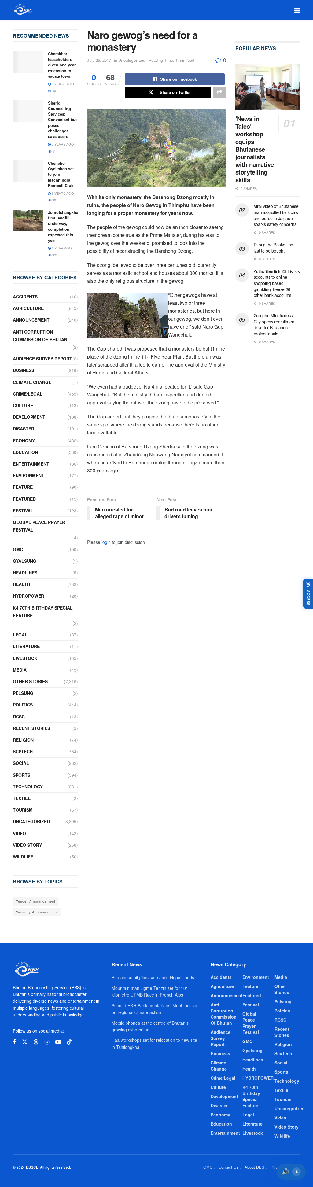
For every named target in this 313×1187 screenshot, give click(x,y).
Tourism (23, 810)
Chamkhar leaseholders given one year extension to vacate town (62, 65)
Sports (21, 775)
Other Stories (30, 681)
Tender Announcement (35, 901)
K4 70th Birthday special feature (43, 611)
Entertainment (31, 464)
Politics (23, 705)
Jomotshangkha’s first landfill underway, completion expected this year (65, 226)
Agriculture (28, 308)
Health (21, 584)
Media (20, 670)
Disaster (23, 429)
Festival (23, 510)
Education (25, 452)
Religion (23, 740)
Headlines (25, 573)
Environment (28, 475)
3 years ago (62, 83)
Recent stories (31, 728)
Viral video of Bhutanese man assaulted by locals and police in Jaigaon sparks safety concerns (276, 215)
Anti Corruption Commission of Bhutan (40, 335)
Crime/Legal (27, 394)
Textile (22, 798)
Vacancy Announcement (37, 911)
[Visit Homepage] (23, 10)
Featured (24, 499)
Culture (23, 405)
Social (21, 763)
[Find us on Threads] (36, 1041)
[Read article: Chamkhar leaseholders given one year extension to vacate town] (28, 62)
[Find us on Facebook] (14, 1042)
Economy (24, 440)
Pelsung (23, 693)
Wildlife (23, 856)
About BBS (254, 1167)
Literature (26, 646)
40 (53, 90)
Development (29, 417)
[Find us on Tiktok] (69, 1041)
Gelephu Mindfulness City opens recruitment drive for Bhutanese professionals (275, 324)
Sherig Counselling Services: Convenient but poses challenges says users (62, 119)
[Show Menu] (297, 10)
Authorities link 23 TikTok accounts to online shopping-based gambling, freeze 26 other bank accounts (277, 283)
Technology (28, 786)
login (106, 542)
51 (53, 151)
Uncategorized (131, 60)
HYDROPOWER (28, 596)
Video (19, 833)
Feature (23, 487)
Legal (20, 635)
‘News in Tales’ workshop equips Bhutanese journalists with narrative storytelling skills (254, 149)
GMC (18, 549)
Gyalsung (24, 561)
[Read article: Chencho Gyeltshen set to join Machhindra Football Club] (28, 171)
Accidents (25, 296)
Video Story (27, 845)
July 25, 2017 (99, 60)
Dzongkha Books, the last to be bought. (273, 247)
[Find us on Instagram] (47, 1042)
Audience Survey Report (42, 359)
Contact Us (228, 1167)
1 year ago (61, 247)
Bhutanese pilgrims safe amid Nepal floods (153, 977)
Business (23, 370)
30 (53, 199)
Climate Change (32, 382)
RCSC (19, 716)
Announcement (31, 320)
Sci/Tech (23, 751)
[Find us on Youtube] (58, 1042)
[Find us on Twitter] (25, 1041)
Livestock (25, 658)
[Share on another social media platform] (219, 92)
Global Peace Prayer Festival (39, 526)
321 (54, 255)
